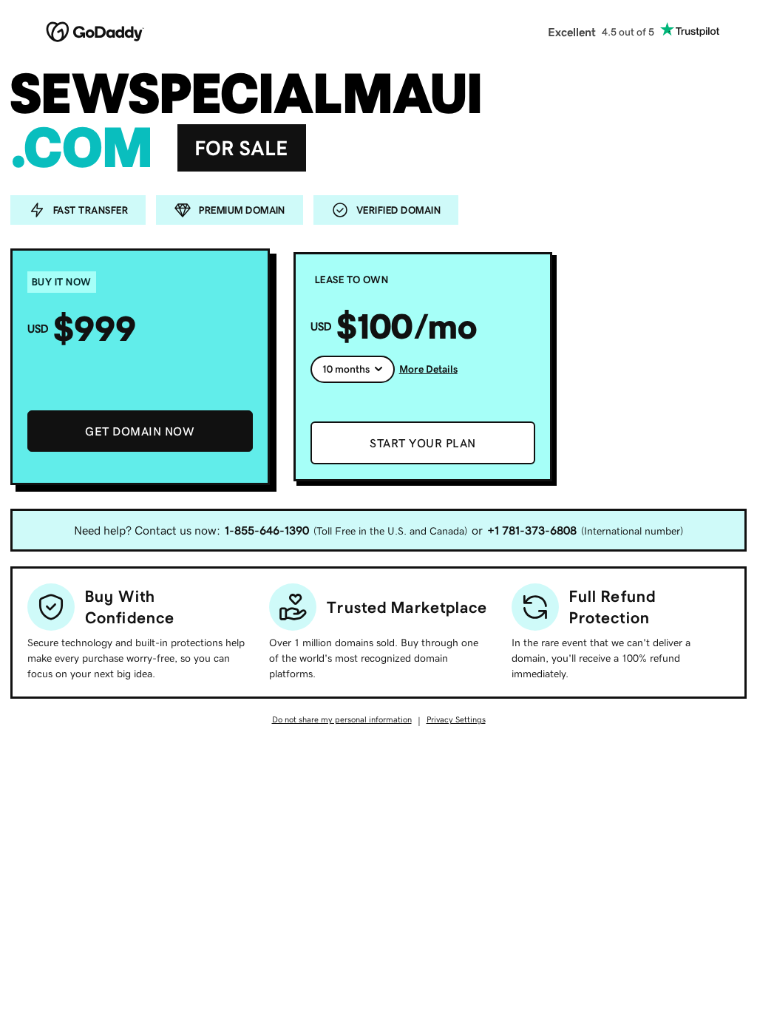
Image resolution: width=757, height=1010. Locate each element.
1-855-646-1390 (267, 530)
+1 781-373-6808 (532, 530)
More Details (428, 369)
